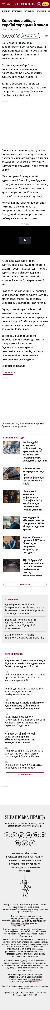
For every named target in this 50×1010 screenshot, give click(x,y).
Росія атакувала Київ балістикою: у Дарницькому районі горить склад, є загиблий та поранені (24, 705)
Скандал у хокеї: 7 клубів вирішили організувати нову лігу (24, 636)
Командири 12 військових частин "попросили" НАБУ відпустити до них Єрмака (33, 523)
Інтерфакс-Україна (20, 923)
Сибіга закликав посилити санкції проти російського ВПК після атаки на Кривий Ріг (25, 677)
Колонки (41, 11)
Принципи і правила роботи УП (24, 864)
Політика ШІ (14, 860)
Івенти (34, 853)
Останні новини (14, 654)
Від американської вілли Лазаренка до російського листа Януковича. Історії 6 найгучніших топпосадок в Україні (24, 609)
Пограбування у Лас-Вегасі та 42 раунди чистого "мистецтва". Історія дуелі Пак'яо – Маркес (24, 753)
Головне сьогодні (14, 437)
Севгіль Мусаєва (34, 977)
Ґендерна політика (31, 860)
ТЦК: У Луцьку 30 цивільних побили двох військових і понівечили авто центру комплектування (33, 568)
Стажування (34, 867)
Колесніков (8, 373)
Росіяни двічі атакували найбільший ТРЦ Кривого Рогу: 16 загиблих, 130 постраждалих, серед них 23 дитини (35, 451)
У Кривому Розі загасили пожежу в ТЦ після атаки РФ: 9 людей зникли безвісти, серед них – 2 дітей (25, 663)
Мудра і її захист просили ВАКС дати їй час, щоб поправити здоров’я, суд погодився (34, 545)
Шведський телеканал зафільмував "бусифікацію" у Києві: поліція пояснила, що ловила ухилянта (32, 500)
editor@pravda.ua (32, 982)
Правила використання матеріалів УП (24, 857)
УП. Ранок (29, 11)
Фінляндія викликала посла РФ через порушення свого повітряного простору (24, 691)
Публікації (17, 11)
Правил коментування (14, 426)
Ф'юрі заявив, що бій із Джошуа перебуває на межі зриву (24, 766)
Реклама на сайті (20, 853)
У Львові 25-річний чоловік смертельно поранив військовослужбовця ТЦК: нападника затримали (20, 738)
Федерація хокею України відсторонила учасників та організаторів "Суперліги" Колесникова (20, 624)
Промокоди (25, 871)
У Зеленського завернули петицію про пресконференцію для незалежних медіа (34, 476)
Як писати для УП (17, 867)
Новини (6, 11)
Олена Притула (35, 979)
